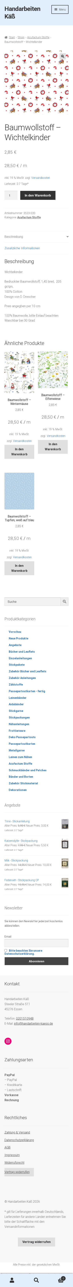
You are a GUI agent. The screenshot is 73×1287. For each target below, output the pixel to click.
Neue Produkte (18, 638)
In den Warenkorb (38, 195)
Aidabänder (16, 704)
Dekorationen (18, 790)
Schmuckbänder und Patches (28, 770)
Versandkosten (40, 178)
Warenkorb (56, 1277)
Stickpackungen (19, 717)
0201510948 (24, 1018)
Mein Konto (12, 1280)
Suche (36, 1280)
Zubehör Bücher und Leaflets (27, 671)
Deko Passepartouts (22, 737)
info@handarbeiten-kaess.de (33, 1023)
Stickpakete (17, 664)
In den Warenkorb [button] (19, 451)
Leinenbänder (17, 697)
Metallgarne (17, 750)
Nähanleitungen (19, 724)
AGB (7, 1147)
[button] (63, 56)
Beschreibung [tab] (13, 237)
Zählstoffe (16, 684)
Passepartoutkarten (22, 743)
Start (12, 37)
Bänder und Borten (21, 776)
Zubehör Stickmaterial (23, 783)
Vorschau (15, 631)
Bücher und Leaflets (22, 651)
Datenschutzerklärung (19, 1140)
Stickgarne (16, 710)
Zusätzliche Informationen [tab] (22, 248)
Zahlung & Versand (17, 1132)
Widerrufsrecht (14, 1162)
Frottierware (17, 730)
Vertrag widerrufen (17, 1172)
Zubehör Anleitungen (22, 678)
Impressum (12, 1155)
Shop (21, 37)
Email (7, 936)
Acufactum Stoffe (38, 37)
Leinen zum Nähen (20, 757)
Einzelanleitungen (20, 658)
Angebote (15, 645)
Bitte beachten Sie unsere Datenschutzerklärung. (23, 952)
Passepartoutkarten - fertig (27, 691)
